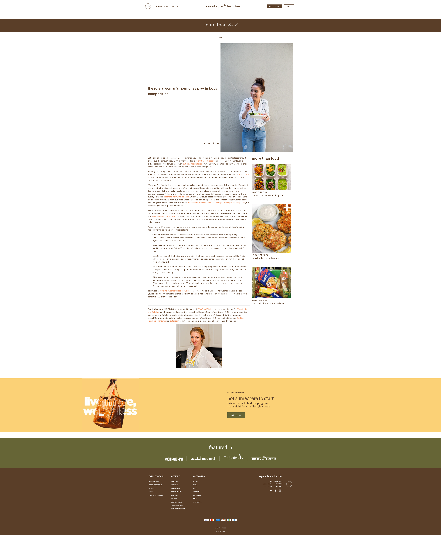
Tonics (151, 488)
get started (236, 415)
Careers (174, 498)
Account (196, 492)
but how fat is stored (192, 164)
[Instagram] (279, 491)
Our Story (175, 481)
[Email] (271, 491)
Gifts (151, 492)
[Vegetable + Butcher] (223, 7)
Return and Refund (178, 509)
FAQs (195, 498)
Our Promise (175, 488)
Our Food (174, 485)
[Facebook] (275, 491)
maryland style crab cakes (265, 258)
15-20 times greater (205, 161)
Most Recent (154, 481)
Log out (196, 481)
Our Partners (176, 492)
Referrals (197, 495)
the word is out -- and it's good (268, 195)
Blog (195, 488)
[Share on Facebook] (204, 143)
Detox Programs (155, 485)
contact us (197, 502)
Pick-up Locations (156, 495)
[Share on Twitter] (209, 143)
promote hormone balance (176, 197)
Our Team (174, 495)
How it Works (171, 7)
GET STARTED (274, 6)
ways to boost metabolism (163, 216)
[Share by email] (218, 143)
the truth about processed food (268, 303)
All (220, 37)
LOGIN (288, 6)
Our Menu (158, 7)
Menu (195, 485)
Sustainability (176, 502)
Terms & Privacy (177, 505)
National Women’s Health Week (174, 291)
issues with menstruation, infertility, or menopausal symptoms (216, 203)
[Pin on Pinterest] (213, 143)
